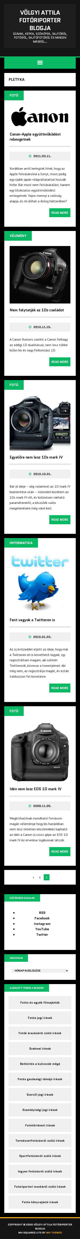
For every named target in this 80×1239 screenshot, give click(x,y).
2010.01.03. (42, 637)
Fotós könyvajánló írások (40, 1202)
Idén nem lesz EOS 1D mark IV (35, 789)
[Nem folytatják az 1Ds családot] (40, 301)
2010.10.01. (42, 474)
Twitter (42, 934)
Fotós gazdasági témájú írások (40, 1079)
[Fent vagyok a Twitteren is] (40, 610)
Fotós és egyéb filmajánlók (40, 1002)
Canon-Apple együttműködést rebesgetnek (35, 136)
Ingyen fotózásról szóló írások (40, 1171)
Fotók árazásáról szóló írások (40, 1033)
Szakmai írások (40, 1048)
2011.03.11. (42, 156)
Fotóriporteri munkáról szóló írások (40, 1186)
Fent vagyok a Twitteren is (32, 620)
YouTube (42, 929)
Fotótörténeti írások (40, 1125)
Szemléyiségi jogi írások (40, 1110)
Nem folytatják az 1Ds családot (37, 310)
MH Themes (54, 1232)
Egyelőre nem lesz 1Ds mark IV (36, 457)
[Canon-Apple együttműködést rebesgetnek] (40, 125)
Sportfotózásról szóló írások (40, 1156)
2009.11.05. (42, 806)
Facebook (42, 918)
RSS (42, 912)
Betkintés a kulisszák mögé (40, 1064)
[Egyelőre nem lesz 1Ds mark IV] (40, 448)
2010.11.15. (42, 327)
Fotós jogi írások (40, 1018)
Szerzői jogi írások (40, 1094)
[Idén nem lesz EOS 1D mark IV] (40, 780)
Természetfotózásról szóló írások (40, 1140)
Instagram (42, 923)
